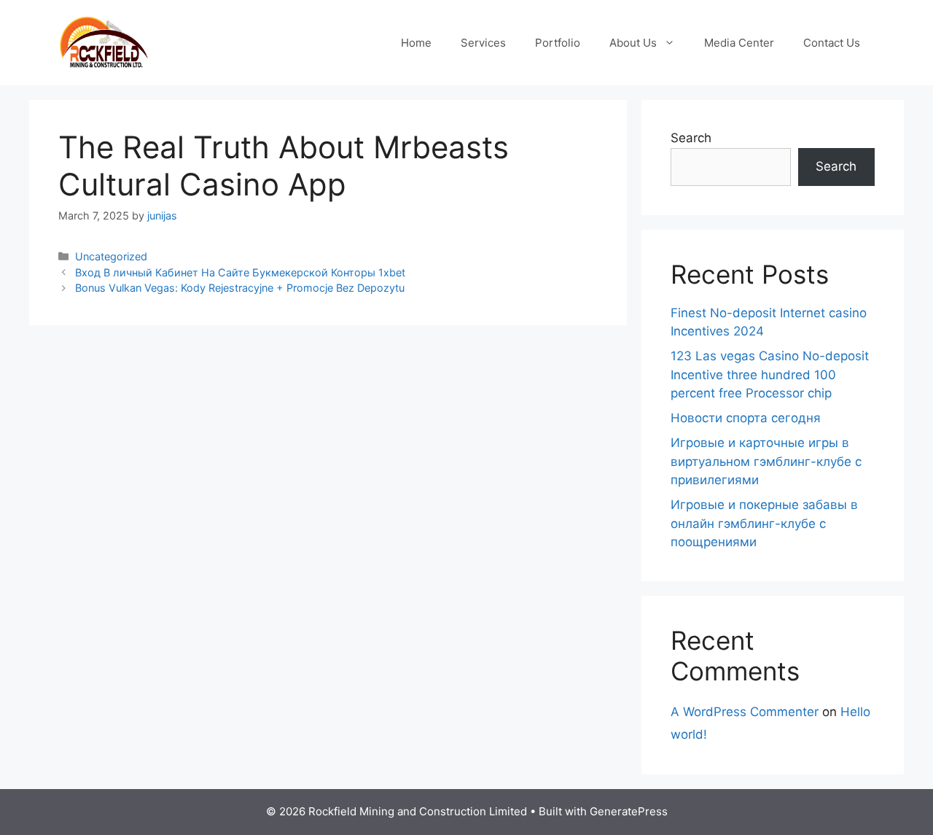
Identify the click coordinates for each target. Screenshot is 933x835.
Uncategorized (111, 256)
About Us (633, 43)
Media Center (739, 43)
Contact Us (831, 43)
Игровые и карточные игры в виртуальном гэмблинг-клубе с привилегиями (766, 461)
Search (691, 138)
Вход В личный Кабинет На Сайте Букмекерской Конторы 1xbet (240, 272)
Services (483, 43)
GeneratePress (629, 811)
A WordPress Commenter (745, 711)
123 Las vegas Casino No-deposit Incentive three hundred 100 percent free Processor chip (770, 374)
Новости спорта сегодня (746, 418)
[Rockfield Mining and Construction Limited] (103, 41)
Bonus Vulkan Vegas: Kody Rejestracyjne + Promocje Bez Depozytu (240, 287)
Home (416, 43)
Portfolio (557, 43)
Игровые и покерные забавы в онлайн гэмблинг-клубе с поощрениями (764, 523)
